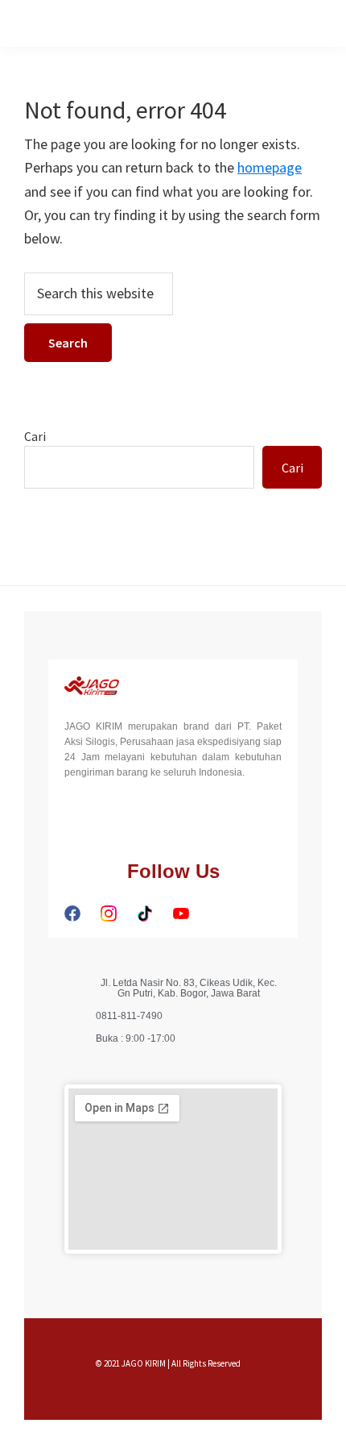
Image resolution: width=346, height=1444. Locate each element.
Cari (35, 436)
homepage (269, 167)
